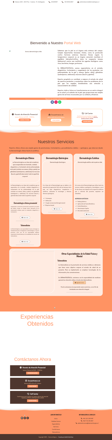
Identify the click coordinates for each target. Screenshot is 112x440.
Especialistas (56, 424)
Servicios (56, 426)
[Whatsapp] (59, 102)
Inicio (56, 418)
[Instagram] (56, 102)
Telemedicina (56, 432)
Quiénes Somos (56, 421)
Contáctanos (56, 429)
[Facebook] (52, 102)
